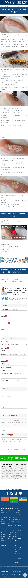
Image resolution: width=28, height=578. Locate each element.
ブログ (14, 571)
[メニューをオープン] (2, 2)
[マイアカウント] (22, 2)
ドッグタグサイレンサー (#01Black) (18, 560)
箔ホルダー (10, 534)
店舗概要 (3, 571)
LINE (10, 450)
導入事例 (19, 571)
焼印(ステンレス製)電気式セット (3, 523)
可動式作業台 (10, 532)
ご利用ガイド (8, 571)
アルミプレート (11, 530)
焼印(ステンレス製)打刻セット (17, 521)
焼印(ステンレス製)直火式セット (3, 530)
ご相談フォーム (4, 574)
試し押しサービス (21, 574)
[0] (25, 2)
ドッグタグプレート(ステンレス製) (18, 549)
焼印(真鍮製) (3, 534)
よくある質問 (12, 574)
